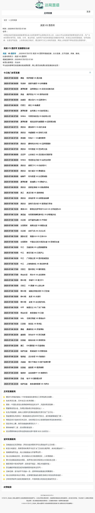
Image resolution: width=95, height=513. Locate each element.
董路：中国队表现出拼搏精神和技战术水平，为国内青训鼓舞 (29, 404)
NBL (22, 318)
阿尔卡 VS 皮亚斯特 (37, 275)
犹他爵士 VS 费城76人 (38, 182)
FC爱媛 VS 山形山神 (36, 286)
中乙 (22, 247)
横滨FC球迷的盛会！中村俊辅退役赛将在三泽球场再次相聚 (29, 397)
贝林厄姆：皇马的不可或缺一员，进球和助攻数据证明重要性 (29, 471)
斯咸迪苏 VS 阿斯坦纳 (38, 351)
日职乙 (23, 269)
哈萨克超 (24, 351)
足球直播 (48, 13)
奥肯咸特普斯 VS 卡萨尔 (39, 384)
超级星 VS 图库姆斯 (36, 367)
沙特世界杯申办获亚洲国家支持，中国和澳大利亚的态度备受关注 (31, 479)
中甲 (22, 307)
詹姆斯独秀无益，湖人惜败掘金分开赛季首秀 (23, 452)
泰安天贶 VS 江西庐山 (35, 253)
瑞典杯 (23, 373)
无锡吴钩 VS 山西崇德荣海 (37, 247)
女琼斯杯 (24, 225)
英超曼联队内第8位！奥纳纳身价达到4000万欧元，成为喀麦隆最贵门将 (33, 416)
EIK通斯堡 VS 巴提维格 (36, 346)
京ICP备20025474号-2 (47, 495)
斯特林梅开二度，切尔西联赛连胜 (19, 427)
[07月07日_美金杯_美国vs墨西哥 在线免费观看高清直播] (47, 8)
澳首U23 (24, 209)
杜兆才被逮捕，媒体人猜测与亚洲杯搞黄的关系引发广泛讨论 (29, 412)
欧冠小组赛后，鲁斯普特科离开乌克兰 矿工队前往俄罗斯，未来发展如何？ (35, 448)
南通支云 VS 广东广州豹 (36, 307)
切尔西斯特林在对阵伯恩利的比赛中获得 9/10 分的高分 (27, 431)
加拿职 (23, 100)
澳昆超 (23, 215)
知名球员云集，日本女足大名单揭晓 (20, 401)
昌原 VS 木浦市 (35, 296)
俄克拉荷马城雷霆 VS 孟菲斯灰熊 (43, 122)
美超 (22, 94)
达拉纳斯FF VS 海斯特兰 (38, 373)
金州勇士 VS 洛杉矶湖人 (39, 111)
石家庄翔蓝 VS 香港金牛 (36, 318)
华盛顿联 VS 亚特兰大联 (37, 133)
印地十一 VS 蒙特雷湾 (36, 138)
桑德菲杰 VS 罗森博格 (35, 329)
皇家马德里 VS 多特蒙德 (37, 83)
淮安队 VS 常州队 (35, 324)
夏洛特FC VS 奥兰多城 (37, 127)
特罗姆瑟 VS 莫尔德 (34, 78)
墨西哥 (13, 53)
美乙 (22, 193)
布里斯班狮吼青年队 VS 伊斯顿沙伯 (42, 215)
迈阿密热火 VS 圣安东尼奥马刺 (42, 89)
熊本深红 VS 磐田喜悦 (36, 269)
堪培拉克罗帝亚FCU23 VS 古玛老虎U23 (45, 209)
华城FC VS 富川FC (36, 280)
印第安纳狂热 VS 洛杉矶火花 (39, 116)
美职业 (23, 127)
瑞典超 (23, 357)
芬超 (22, 378)
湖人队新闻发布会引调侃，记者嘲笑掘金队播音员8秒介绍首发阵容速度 (33, 475)
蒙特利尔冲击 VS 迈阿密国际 (39, 144)
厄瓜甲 (23, 154)
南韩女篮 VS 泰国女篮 (38, 225)
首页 (5, 20)
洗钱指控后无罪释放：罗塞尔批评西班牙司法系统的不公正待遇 (30, 445)
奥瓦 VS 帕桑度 (34, 105)
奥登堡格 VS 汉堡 (37, 313)
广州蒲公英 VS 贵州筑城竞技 (38, 258)
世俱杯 (23, 83)
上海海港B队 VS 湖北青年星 (37, 264)
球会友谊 (24, 275)
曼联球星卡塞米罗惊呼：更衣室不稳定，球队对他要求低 (27, 464)
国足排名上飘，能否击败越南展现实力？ (21, 424)
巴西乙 (23, 105)
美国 (4, 53)
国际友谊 (24, 236)
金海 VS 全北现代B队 (37, 302)
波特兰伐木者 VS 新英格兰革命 (40, 204)
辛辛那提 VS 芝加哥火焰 (37, 149)
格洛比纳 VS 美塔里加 (36, 340)
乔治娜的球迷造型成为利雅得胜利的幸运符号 (23, 467)
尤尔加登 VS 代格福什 (36, 357)
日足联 (23, 220)
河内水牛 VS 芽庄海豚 (36, 335)
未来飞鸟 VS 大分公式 (36, 231)
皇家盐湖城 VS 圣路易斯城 (38, 187)
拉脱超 (23, 340)
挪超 (22, 78)
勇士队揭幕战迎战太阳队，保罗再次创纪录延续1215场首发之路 (30, 460)
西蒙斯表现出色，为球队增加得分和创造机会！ (24, 408)
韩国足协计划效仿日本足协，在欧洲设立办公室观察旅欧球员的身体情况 (33, 420)
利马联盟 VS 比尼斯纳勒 (37, 176)
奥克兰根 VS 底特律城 (35, 193)
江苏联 (23, 324)
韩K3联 (23, 296)
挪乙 (22, 346)
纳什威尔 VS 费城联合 (36, 171)
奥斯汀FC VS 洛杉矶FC (37, 165)
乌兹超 (23, 362)
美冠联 (23, 138)
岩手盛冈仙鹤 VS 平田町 (37, 220)
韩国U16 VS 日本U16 (38, 236)
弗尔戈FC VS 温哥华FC (37, 100)
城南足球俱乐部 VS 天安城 (39, 291)
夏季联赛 (24, 89)
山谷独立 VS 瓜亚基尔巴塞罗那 (40, 154)
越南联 (23, 335)
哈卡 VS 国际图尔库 (34, 378)
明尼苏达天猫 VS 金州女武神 (39, 160)
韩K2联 (23, 280)
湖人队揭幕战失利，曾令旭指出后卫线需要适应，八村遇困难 (29, 456)
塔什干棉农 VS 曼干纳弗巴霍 (39, 362)
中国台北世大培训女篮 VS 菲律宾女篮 (44, 242)
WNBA (23, 116)
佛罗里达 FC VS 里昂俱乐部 (37, 94)
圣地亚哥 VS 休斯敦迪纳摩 (38, 198)
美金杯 (17, 62)
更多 (89, 12)
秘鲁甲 (23, 176)
